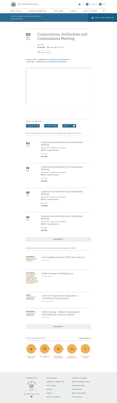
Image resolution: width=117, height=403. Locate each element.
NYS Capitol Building (51, 150)
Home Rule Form (78, 385)
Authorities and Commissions (58, 59)
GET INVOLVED (77, 397)
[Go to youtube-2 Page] (31, 396)
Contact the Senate (79, 378)
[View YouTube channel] (79, 4)
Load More (57, 239)
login (104, 4)
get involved (93, 4)
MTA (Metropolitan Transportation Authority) (31, 259)
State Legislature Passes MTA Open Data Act (63, 257)
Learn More (84, 338)
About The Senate (90, 11)
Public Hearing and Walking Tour (58, 273)
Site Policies (77, 389)
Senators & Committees (37, 11)
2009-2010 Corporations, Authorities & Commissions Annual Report (60, 297)
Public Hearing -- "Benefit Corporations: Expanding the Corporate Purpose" (60, 313)
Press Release (30, 257)
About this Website (79, 393)
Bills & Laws (58, 11)
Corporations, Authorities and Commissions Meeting (62, 143)
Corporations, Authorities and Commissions (51, 61)
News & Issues (16, 11)
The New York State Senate (28, 4)
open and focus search (104, 11)
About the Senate (53, 397)
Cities (27, 274)
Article (28, 295)
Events (73, 11)
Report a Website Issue (80, 381)
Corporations (43, 59)
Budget (49, 389)
